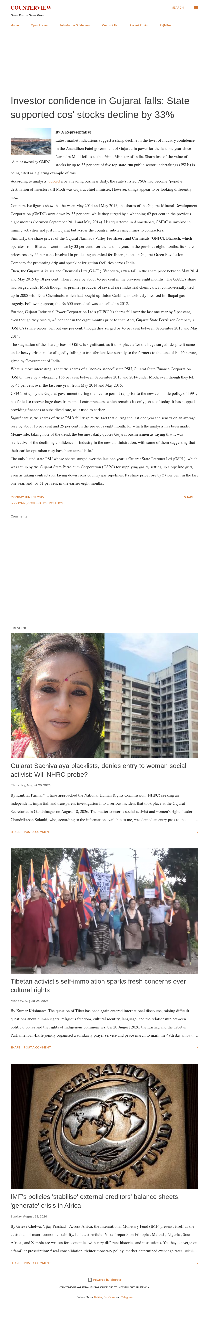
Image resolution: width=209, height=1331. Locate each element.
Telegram (126, 1297)
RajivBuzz (166, 25)
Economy (18, 503)
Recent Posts (139, 25)
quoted (54, 181)
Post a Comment (37, 832)
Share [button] (188, 497)
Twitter (98, 1297)
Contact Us (110, 25)
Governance (37, 503)
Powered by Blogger (106, 1280)
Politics (56, 503)
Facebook (109, 1297)
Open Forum (39, 25)
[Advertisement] (104, 60)
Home (15, 25)
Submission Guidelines (75, 25)
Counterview (31, 7)
